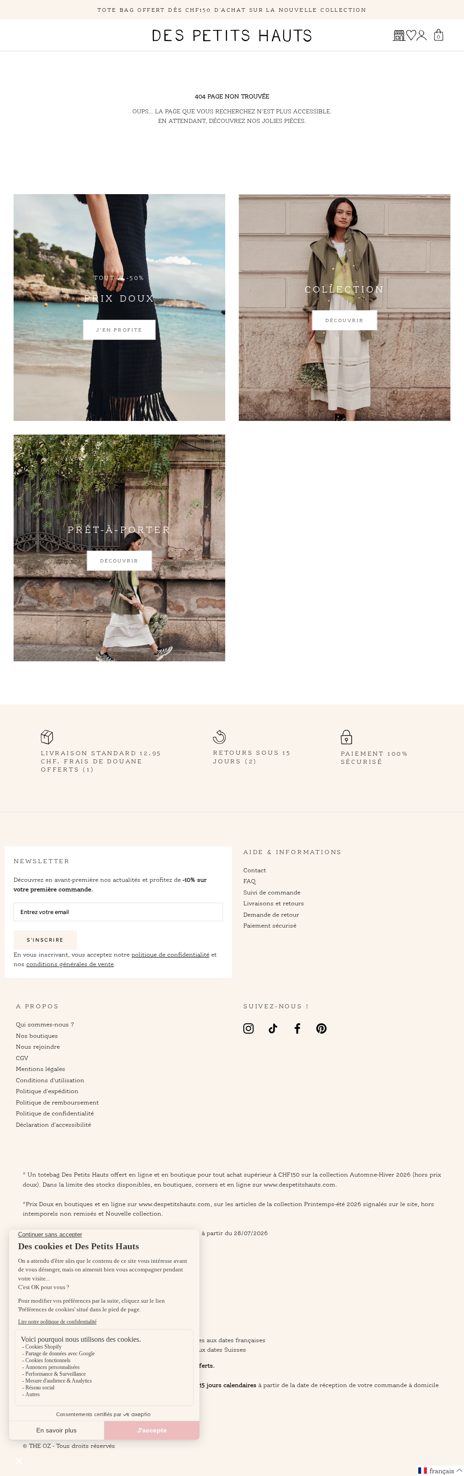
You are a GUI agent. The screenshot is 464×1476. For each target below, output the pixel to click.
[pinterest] (321, 1028)
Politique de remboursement (57, 1102)
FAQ (249, 881)
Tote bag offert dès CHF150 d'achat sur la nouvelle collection (232, 9)
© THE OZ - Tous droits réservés (69, 1445)
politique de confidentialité (170, 954)
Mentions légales (40, 1068)
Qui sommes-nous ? (45, 1024)
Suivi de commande (271, 892)
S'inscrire (45, 940)
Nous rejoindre (38, 1046)
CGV (22, 1057)
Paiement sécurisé (269, 925)
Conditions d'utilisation (50, 1080)
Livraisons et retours (273, 903)
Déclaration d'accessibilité (53, 1124)
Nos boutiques (37, 1035)
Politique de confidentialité (55, 1113)
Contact (254, 870)
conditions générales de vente (70, 964)
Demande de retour (271, 914)
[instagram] (248, 1028)
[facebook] (297, 1028)
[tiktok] (273, 1028)
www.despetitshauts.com (174, 1203)
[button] (440, 1471)
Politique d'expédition (47, 1091)
